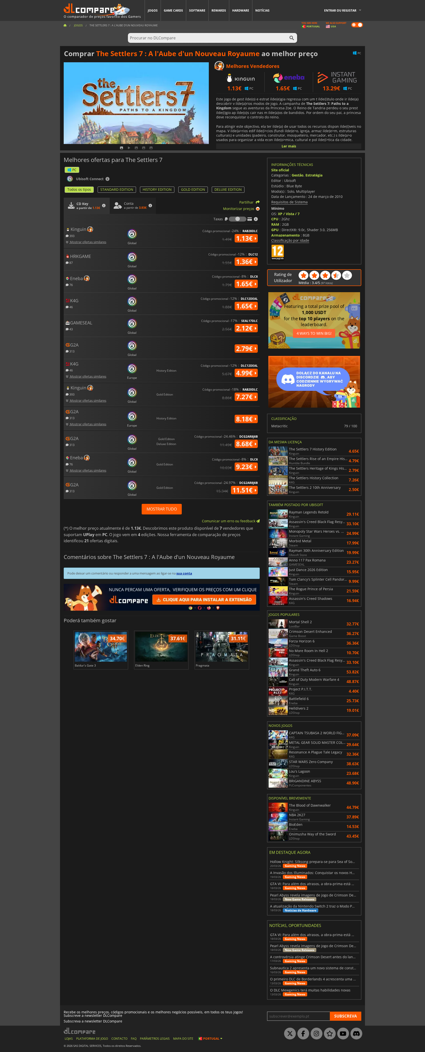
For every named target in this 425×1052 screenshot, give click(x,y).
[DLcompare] (80, 1031)
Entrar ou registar (340, 10)
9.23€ (245, 466)
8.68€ (245, 444)
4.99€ (245, 373)
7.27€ (245, 397)
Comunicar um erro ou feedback (229, 521)
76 (71, 285)
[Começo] (64, 25)
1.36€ (245, 261)
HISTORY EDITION (157, 189)
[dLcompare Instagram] (315, 1034)
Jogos (153, 10)
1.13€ (245, 238)
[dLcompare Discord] (355, 1034)
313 (72, 351)
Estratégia (313, 175)
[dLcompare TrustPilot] (328, 1034)
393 (72, 236)
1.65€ (245, 284)
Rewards (219, 10)
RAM (275, 224)
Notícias (262, 10)
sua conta (184, 573)
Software (197, 10)
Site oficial (280, 170)
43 (71, 329)
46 (71, 307)
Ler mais (289, 146)
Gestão (298, 175)
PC (74, 169)
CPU (274, 219)
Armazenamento (285, 235)
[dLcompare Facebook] (302, 1034)
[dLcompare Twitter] (289, 1034)
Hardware (240, 10)
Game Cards (173, 10)
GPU (275, 229)
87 (71, 262)
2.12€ (245, 328)
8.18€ (245, 419)
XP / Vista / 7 (289, 213)
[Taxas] (237, 219)
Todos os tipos (79, 189)
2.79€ (245, 348)
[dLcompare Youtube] (342, 1034)
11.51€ (243, 490)
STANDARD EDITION (116, 189)
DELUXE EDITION (228, 189)
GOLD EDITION (193, 189)
